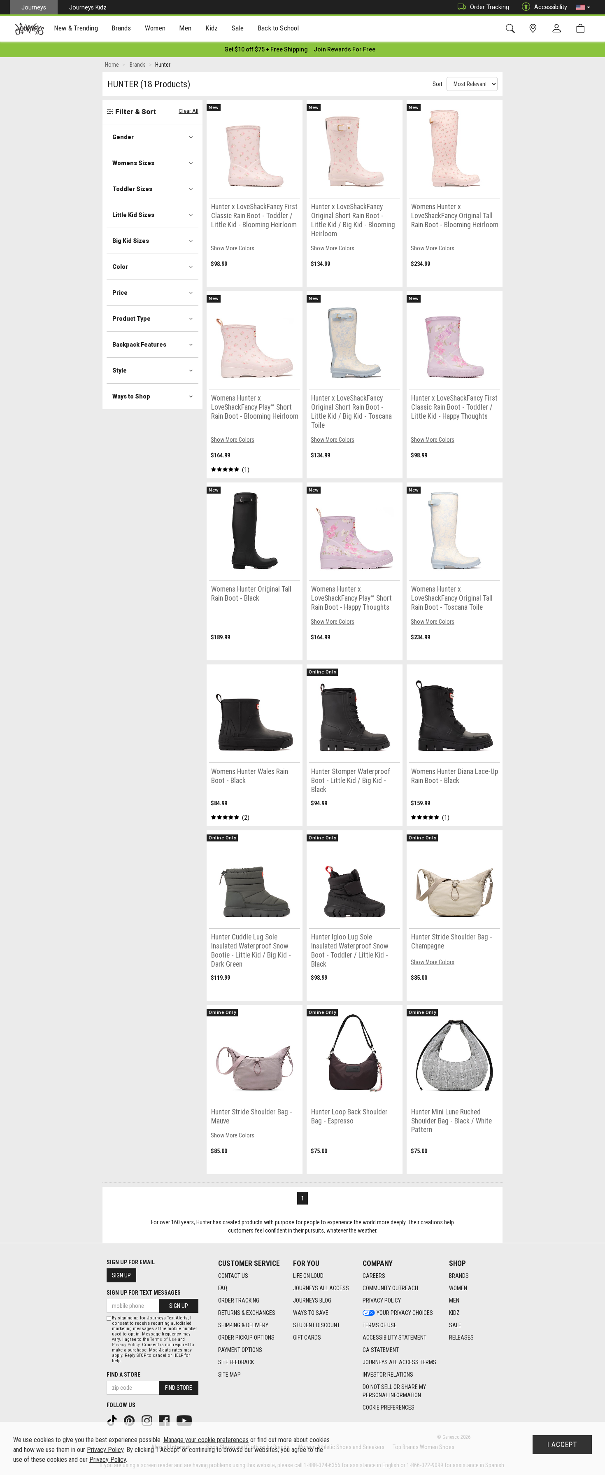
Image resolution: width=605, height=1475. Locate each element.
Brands (459, 1275)
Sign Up (121, 1275)
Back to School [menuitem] (278, 28)
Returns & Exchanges (246, 1313)
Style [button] (119, 370)
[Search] (511, 28)
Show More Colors (232, 248)
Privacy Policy (382, 1300)
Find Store (178, 1387)
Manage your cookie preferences (206, 1440)
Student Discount (316, 1325)
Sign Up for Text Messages (144, 1292)
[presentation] (76, 29)
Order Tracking (489, 7)
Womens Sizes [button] (133, 163)
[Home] (29, 29)
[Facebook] (165, 1420)
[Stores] (534, 28)
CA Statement (381, 1350)
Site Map (229, 1374)
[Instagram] (148, 1420)
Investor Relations (388, 1374)
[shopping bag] (582, 28)
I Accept (562, 1444)
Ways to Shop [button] (131, 396)
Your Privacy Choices (405, 1313)
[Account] (558, 29)
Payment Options (240, 1350)
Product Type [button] (131, 318)
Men (454, 1300)
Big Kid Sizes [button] (130, 241)
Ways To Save (310, 1313)
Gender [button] (123, 137)
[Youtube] (185, 1420)
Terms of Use (380, 1325)
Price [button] (120, 292)
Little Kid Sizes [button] (133, 215)
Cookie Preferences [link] (388, 1407)
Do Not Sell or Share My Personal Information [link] (394, 1391)
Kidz (454, 1313)
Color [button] (120, 266)
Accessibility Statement (394, 1337)
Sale (455, 1325)
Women (458, 1288)
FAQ (222, 1288)
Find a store (123, 1374)
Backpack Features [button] (139, 344)
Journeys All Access (321, 1288)
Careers (374, 1275)
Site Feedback (236, 1362)
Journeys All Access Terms (399, 1362)
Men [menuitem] (185, 28)
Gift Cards (307, 1337)
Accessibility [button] (550, 7)
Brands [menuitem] (121, 28)
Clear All (188, 111)
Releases (461, 1337)
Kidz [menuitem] (211, 28)
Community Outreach (390, 1288)
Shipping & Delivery (243, 1325)
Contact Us (233, 1275)
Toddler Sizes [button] (132, 189)
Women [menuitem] (155, 28)
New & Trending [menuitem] (76, 28)
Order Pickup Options (246, 1337)
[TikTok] (113, 1420)
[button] (583, 7)
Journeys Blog (312, 1300)
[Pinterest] (130, 1420)
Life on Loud (308, 1275)
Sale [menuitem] (238, 28)
